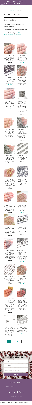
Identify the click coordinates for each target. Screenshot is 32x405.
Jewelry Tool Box (16, 4)
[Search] (26, 4)
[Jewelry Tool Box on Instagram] (20, 392)
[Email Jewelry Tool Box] (23, 392)
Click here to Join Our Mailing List (16, 1)
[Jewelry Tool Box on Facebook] (12, 392)
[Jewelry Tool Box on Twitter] (9, 392)
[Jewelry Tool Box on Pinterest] (17, 392)
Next (15, 346)
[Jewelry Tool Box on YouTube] (14, 392)
